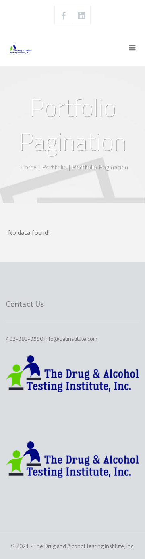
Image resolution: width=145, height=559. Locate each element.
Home (28, 166)
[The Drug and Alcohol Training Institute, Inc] (26, 48)
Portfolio (53, 166)
